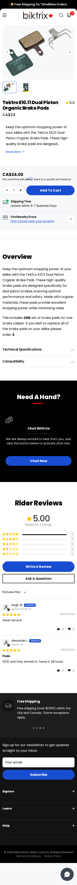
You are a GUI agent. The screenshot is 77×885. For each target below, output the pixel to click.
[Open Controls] (67, 874)
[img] (11, 615)
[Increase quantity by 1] (20, 190)
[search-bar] (61, 15)
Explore (8, 791)
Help (6, 825)
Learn (6, 808)
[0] (69, 15)
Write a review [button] (38, 566)
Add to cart (50, 190)
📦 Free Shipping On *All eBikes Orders (38, 4)
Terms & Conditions (28, 856)
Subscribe (38, 774)
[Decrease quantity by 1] (7, 190)
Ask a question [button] (38, 578)
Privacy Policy (52, 856)
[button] (7, 52)
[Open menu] (4, 15)
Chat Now (38, 461)
